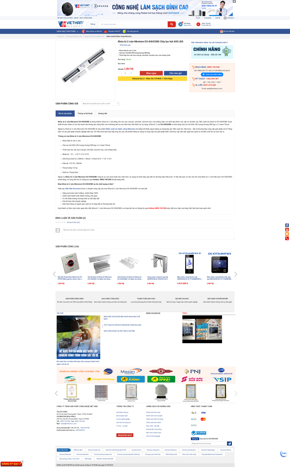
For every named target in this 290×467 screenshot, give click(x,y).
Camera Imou (136, 450)
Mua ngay (151, 73)
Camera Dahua (225, 450)
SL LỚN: (205, 85)
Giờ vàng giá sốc (133, 31)
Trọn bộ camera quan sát (103, 454)
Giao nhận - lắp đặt (152, 426)
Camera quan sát (94, 450)
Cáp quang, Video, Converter (69, 459)
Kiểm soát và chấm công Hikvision (120, 129)
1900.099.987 (85, 428)
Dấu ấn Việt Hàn (228, 31)
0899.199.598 (65, 421)
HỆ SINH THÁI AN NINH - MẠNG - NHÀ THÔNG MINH (74, 18)
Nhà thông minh (171, 454)
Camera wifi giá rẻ (153, 450)
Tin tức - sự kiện (122, 426)
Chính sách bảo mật (153, 412)
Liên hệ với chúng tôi (123, 422)
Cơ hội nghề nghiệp (123, 419)
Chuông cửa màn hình (153, 454)
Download (207, 18)
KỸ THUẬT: (207, 78)
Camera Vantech (82, 454)
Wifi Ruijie (88, 459)
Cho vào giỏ (175, 73)
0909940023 (80, 430)
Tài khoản (230, 18)
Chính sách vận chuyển (154, 416)
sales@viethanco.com (69, 424)
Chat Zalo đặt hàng (212, 74)
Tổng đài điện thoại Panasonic (212, 454)
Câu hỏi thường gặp (153, 436)
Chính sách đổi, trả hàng (154, 419)
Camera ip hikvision (189, 450)
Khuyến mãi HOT (114, 31)
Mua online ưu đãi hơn (94, 31)
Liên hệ (217, 18)
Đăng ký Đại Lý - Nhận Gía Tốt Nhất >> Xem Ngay (152, 78)
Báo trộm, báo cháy (189, 454)
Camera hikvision (171, 450)
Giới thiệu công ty (122, 412)
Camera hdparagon (208, 450)
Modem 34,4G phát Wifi (105, 459)
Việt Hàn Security (72, 189)
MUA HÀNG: (207, 67)
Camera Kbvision (65, 454)
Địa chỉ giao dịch (122, 416)
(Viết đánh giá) (125, 45)
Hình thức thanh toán (153, 433)
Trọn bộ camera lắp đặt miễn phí (128, 454)
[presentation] (54, 274)
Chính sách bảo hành (153, 422)
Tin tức (198, 18)
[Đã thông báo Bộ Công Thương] (199, 433)
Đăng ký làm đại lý (125, 435)
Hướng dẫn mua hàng (154, 429)
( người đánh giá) (73, 222)
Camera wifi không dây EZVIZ (115, 450)
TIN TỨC (60, 313)
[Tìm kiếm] (172, 24)
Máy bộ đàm (78, 450)
